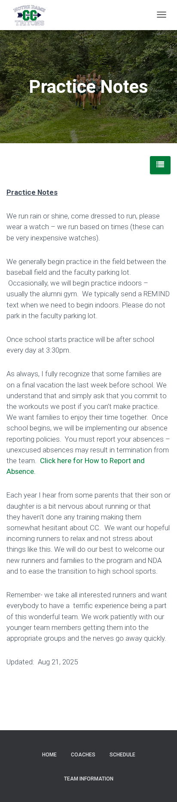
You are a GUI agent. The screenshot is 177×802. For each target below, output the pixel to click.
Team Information (88, 779)
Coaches (83, 755)
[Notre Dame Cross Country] (29, 15)
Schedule (122, 755)
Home (49, 755)
